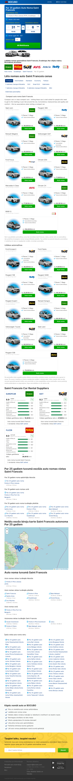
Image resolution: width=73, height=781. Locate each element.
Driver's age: (10, 39)
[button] (29, 550)
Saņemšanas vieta (12, 12)
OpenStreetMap (64, 569)
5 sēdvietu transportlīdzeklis (15, 84)
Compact (9, 81)
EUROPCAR (11, 394)
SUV (28, 84)
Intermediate (19, 81)
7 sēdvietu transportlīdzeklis (15, 88)
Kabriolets (46, 84)
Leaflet (56, 569)
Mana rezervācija (61, 2)
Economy (38, 81)
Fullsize (45, 81)
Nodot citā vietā (13, 19)
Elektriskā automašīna (13, 92)
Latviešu (49, 2)
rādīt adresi (24, 424)
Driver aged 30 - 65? (15, 36)
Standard (29, 81)
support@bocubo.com (34, 764)
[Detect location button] (39, 15)
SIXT (41, 394)
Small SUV (36, 84)
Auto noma (28, 128)
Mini (50, 88)
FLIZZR (9, 430)
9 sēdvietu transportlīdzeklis (37, 88)
